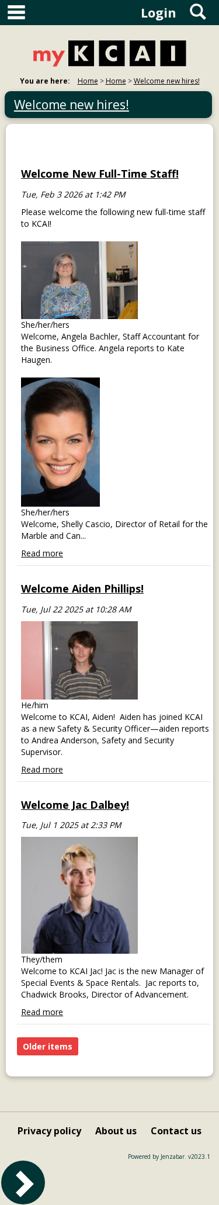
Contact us (176, 1130)
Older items (47, 1046)
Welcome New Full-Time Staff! (100, 174)
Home (88, 81)
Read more (42, 553)
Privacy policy (49, 1130)
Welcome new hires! (167, 81)
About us (116, 1130)
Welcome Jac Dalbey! (75, 805)
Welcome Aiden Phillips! (82, 588)
